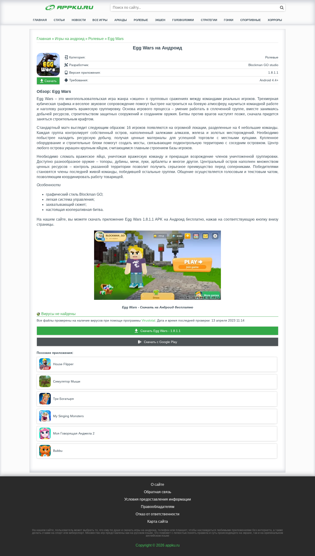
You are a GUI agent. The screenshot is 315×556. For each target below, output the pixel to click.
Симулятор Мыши (66, 381)
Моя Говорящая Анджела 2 (74, 433)
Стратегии (209, 20)
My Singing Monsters (68, 416)
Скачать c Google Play (160, 342)
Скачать (50, 81)
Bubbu (57, 451)
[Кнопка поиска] (281, 7)
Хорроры (275, 20)
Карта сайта (157, 521)
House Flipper (63, 364)
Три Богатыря (63, 399)
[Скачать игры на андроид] (70, 8)
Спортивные (250, 20)
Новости (79, 20)
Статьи (59, 20)
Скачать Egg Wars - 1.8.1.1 (160, 331)
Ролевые (141, 20)
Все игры (99, 20)
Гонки (228, 20)
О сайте (157, 484)
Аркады (120, 20)
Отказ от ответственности (157, 514)
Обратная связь (157, 492)
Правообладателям (157, 507)
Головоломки (183, 20)
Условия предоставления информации (157, 499)
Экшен (160, 20)
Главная (40, 20)
